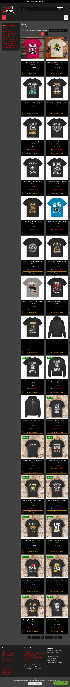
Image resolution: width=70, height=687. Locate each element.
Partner (26, 663)
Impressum (27, 651)
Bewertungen (5, 674)
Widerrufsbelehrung (7, 655)
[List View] (46, 34)
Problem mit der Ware (8, 659)
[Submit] (60, 9)
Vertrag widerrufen (35, 683)
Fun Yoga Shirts (6, 672)
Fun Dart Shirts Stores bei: (9, 661)
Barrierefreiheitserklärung (31, 661)
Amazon (4, 665)
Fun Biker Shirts (6, 670)
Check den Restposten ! (35, 1)
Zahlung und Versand (8, 653)
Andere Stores (6, 667)
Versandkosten (34, 70)
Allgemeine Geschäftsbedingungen (34, 653)
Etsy (3, 663)
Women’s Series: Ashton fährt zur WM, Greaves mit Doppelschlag (10, 41)
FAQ (3, 657)
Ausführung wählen (32, 73)
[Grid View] (42, 34)
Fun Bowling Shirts (7, 668)
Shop (3, 651)
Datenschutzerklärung (30, 655)
